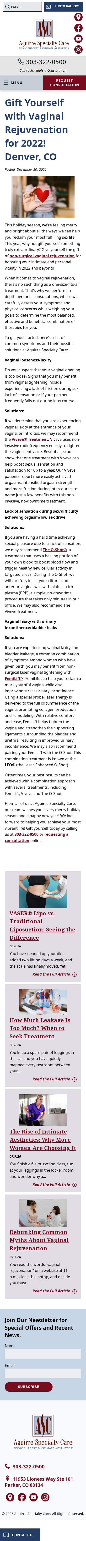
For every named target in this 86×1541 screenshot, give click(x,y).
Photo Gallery (67, 6)
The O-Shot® (55, 549)
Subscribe (28, 1387)
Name (10, 1345)
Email (10, 1365)
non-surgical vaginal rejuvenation (42, 255)
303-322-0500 (46, 62)
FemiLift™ (14, 678)
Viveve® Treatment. (30, 439)
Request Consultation (64, 82)
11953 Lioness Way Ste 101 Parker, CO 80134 (39, 1482)
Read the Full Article (51, 974)
